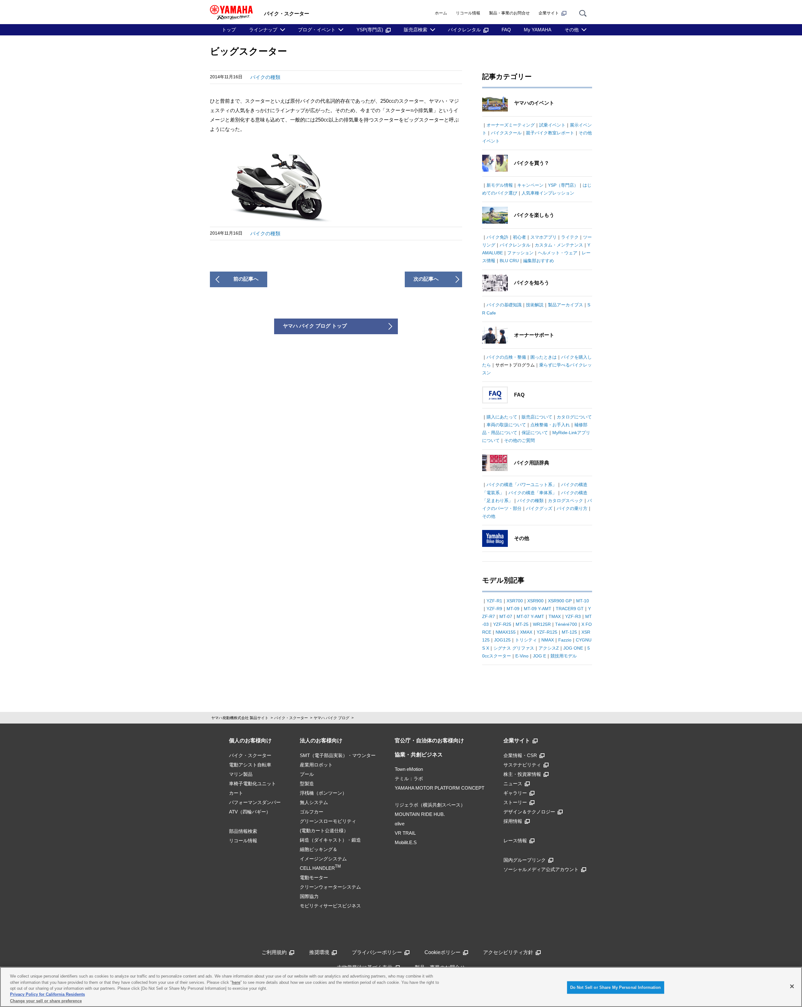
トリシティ (526, 639)
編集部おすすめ (538, 260)
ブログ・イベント (317, 29)
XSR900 (535, 600)
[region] (401, 987)
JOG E (539, 655)
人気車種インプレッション (548, 192)
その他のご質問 (519, 440)
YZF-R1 (494, 600)
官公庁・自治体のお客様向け (429, 741)
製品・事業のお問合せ (509, 13)
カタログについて (574, 416)
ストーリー (515, 802)
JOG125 (502, 639)
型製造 (307, 783)
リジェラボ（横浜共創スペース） (430, 804)
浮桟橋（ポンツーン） (323, 793)
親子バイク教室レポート (550, 132)
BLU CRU (509, 260)
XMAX (526, 632)
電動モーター (314, 877)
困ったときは (543, 357)
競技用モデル (563, 655)
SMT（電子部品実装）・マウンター (338, 755)
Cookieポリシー (442, 952)
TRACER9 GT (570, 608)
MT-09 (513, 608)
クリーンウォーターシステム (330, 887)
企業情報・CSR (520, 755)
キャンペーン (530, 185)
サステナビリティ (522, 764)
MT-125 (569, 632)
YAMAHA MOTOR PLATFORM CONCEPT (439, 788)
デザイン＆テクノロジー (529, 811)
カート (236, 793)
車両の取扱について (506, 424)
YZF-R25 (502, 624)
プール (307, 774)
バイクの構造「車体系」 (532, 492)
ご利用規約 (274, 952)
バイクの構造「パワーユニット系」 (522, 484)
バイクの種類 (265, 77)
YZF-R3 (573, 616)
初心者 (519, 237)
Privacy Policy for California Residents (47, 994)
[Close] (792, 986)
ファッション (520, 252)
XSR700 (515, 600)
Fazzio (564, 639)
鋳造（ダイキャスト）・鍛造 (330, 840)
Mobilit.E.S (406, 842)
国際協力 (309, 896)
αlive (399, 823)
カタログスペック (565, 500)
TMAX (555, 616)
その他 (572, 29)
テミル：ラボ (409, 778)
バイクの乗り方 (572, 508)
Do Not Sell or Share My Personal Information (615, 987)
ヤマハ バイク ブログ (331, 718)
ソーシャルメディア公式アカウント (541, 869)
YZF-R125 (547, 632)
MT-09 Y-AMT (537, 608)
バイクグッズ (539, 508)
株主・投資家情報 (522, 774)
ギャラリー (515, 793)
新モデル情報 (500, 185)
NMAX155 (506, 632)
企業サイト (549, 13)
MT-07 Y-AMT (530, 616)
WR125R (542, 624)
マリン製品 (241, 774)
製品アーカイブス (565, 304)
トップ (229, 29)
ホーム (441, 13)
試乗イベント (552, 124)
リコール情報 (468, 13)
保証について (535, 432)
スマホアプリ (543, 237)
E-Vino (522, 655)
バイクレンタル (464, 29)
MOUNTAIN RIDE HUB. (420, 814)
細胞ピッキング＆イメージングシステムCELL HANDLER (323, 859)
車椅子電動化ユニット (252, 783)
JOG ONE (573, 648)
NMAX (547, 639)
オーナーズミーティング (511, 124)
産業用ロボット (316, 764)
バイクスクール (506, 132)
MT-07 (505, 616)
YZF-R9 (494, 608)
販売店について (537, 416)
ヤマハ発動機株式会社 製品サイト (239, 718)
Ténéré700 (566, 624)
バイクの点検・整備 (506, 357)
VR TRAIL (405, 833)
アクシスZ (549, 648)
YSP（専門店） (563, 185)
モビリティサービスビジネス (330, 905)
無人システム (314, 802)
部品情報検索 (243, 831)
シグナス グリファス (513, 648)
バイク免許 (497, 237)
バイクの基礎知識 (504, 304)
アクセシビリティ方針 (508, 952)
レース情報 (515, 840)
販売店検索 (415, 29)
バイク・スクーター (291, 718)
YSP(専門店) (370, 29)
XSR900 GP (560, 600)
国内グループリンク (524, 860)
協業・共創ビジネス (419, 755)
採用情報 (512, 821)
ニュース (512, 783)
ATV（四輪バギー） (250, 811)
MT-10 (582, 600)
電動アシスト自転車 (250, 764)
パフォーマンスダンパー (255, 802)
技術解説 (535, 304)
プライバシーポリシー (377, 952)
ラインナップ (263, 29)
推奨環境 (319, 952)
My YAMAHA (537, 29)
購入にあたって (502, 416)
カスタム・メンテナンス (559, 244)
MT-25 (522, 624)
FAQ (506, 29)
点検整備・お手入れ (550, 424)
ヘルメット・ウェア (557, 252)
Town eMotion (409, 769)
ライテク (570, 237)
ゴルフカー (311, 811)
